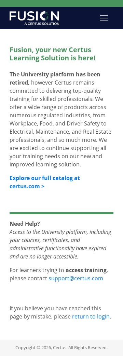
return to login (91, 316)
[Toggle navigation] (103, 18)
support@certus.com (76, 278)
